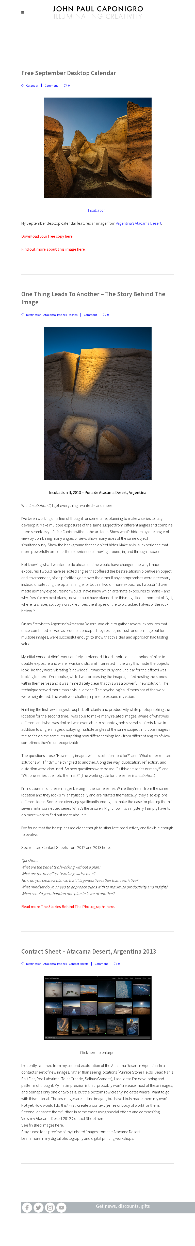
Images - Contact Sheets (72, 964)
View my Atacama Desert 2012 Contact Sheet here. (63, 1118)
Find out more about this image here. (53, 249)
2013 (97, 847)
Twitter (38, 1207)
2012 (81, 847)
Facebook (27, 1207)
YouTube (61, 1207)
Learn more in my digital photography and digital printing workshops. (77, 1138)
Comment (51, 85)
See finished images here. (42, 1125)
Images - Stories (67, 315)
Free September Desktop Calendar (68, 73)
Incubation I (97, 210)
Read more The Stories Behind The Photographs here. (68, 906)
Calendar (32, 85)
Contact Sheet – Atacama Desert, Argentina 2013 (88, 951)
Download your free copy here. (47, 236)
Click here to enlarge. (97, 1052)
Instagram (50, 1207)
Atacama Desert (124, 1065)
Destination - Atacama (41, 315)
